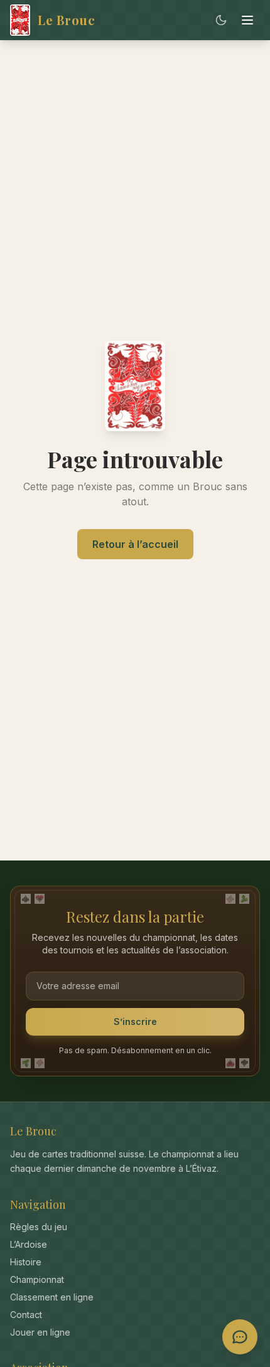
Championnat (37, 1279)
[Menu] (247, 20)
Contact (26, 1314)
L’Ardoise (28, 1244)
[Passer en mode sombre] (221, 20)
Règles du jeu (38, 1226)
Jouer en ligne (40, 1332)
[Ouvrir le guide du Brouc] (239, 1336)
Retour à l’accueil (135, 544)
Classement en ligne (52, 1297)
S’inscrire (135, 1021)
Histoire (25, 1262)
